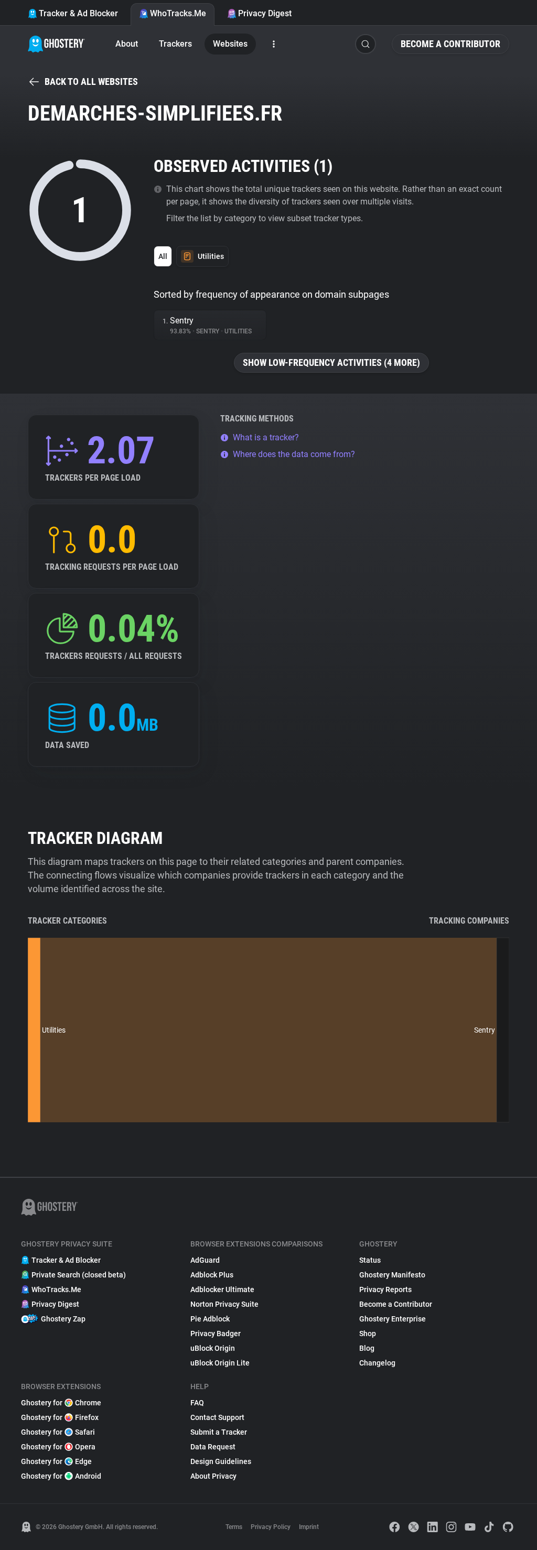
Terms (233, 1527)
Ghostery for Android (61, 1476)
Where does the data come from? (294, 454)
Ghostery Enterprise (392, 1319)
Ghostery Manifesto (392, 1275)
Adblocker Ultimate (222, 1289)
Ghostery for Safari (58, 1432)
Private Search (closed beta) (78, 1275)
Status (370, 1260)
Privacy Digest (265, 13)
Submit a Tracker (218, 1432)
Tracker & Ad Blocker (78, 13)
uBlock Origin (212, 1348)
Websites (230, 44)
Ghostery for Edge (56, 1461)
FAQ (197, 1403)
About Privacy (213, 1476)
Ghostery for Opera (58, 1447)
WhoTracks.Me (178, 13)
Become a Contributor (450, 43)
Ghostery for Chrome (61, 1403)
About (126, 44)
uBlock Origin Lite (220, 1363)
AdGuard (205, 1260)
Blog (366, 1348)
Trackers (175, 44)
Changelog (377, 1363)
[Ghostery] (56, 44)
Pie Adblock (210, 1319)
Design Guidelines (220, 1461)
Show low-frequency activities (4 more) (331, 362)
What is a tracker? (266, 437)
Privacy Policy (271, 1527)
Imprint (309, 1527)
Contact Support (217, 1417)
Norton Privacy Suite (224, 1304)
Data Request (212, 1447)
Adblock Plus (211, 1275)
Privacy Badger (215, 1333)
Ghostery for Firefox (60, 1417)
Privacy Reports (385, 1289)
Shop (367, 1333)
